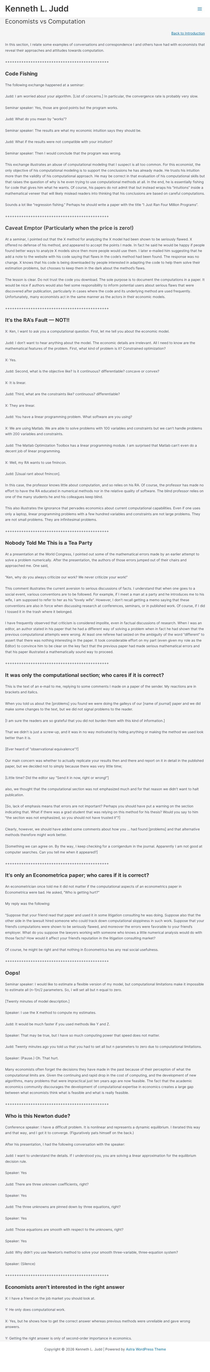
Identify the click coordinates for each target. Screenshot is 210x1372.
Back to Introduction (188, 33)
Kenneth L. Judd (37, 9)
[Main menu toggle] (200, 9)
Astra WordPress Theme (146, 1349)
